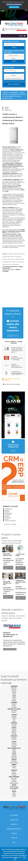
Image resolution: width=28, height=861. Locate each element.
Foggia (14, 794)
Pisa (14, 719)
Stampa (6, 108)
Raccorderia (8, 517)
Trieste (14, 750)
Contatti (14, 824)
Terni (14, 767)
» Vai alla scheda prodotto (8, 567)
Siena (14, 721)
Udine (14, 751)
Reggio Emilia (14, 783)
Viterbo (14, 701)
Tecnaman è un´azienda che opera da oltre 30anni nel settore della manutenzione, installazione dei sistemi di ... (14, 643)
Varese (14, 692)
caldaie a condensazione (16, 150)
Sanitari (7, 516)
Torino (14, 775)
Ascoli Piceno (14, 763)
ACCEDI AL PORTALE (20, 2)
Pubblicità (14, 820)
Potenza (14, 739)
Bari (14, 793)
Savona (14, 746)
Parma (14, 780)
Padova (14, 729)
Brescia (14, 689)
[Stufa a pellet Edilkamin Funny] (7, 548)
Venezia (14, 731)
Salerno (14, 707)
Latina (14, 697)
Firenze (14, 716)
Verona (14, 732)
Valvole (7, 519)
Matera (14, 737)
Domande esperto (14, 829)
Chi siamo (14, 815)
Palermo (14, 758)
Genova (14, 743)
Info (24, 857)
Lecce (14, 796)
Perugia (14, 766)
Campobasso (14, 786)
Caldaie (7, 510)
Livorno (14, 718)
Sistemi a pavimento (10, 520)
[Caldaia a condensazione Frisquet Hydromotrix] (7, 365)
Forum (14, 833)
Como (14, 694)
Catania (14, 754)
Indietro (6, 107)
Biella (14, 772)
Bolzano (14, 710)
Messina (14, 756)
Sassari (14, 726)
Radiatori (7, 512)
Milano (14, 691)
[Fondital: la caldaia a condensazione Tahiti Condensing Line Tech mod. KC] (7, 348)
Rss (14, 842)
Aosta (14, 790)
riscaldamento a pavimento (9, 173)
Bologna (14, 778)
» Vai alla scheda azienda (10, 649)
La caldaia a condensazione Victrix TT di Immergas (17, 358)
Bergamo (14, 687)
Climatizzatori (8, 509)
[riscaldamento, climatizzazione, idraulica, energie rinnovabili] (14, 24)
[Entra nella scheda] (12, 626)
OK (15, 859)
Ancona (14, 761)
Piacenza (14, 781)
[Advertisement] (14, 292)
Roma (14, 699)
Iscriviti (13, 450)
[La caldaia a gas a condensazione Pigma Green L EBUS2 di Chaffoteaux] (7, 373)
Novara (14, 773)
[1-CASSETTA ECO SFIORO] (20, 548)
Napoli (14, 705)
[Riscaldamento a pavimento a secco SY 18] (20, 575)
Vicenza (14, 734)
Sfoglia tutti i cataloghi (10, 524)
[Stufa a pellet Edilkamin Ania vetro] (7, 576)
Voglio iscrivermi (13, 335)
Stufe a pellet (8, 513)
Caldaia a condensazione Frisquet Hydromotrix (16, 365)
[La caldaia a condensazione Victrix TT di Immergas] (7, 357)
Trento (14, 712)
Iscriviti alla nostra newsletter (12, 384)
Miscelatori (8, 515)
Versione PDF (7, 110)
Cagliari (14, 724)
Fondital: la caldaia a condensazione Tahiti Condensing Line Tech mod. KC (17, 350)
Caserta (14, 704)
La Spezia (14, 745)
